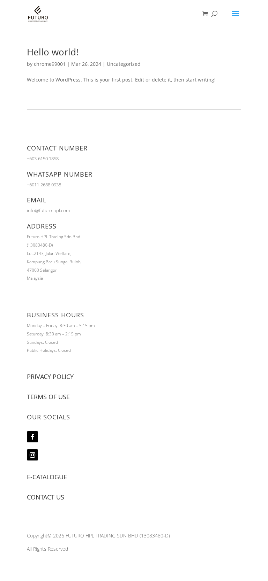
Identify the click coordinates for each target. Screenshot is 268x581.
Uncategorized (124, 64)
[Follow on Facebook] (32, 436)
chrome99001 (50, 64)
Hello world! (53, 52)
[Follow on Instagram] (32, 454)
